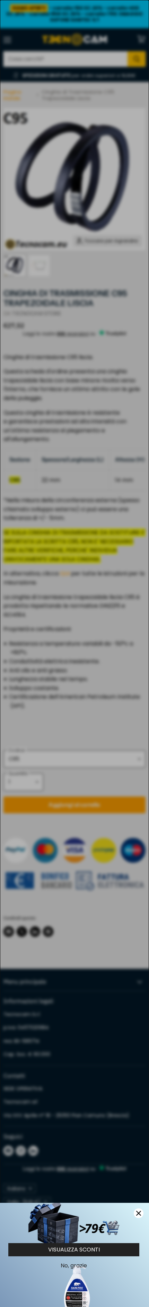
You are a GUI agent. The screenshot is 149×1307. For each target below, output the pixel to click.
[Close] (138, 1213)
